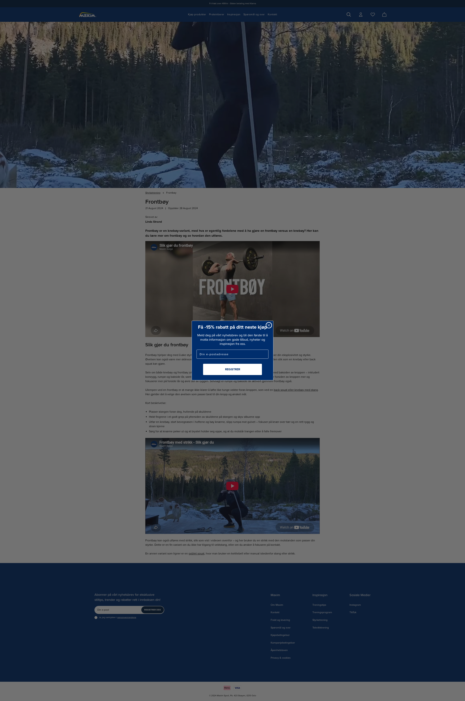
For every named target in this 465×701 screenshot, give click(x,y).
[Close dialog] (269, 325)
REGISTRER (232, 369)
